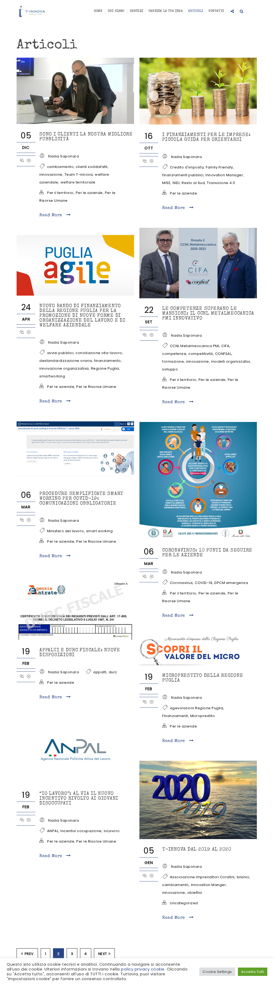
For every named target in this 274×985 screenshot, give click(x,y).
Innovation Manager (224, 175)
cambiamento (60, 166)
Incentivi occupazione (81, 830)
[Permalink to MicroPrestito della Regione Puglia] (191, 664)
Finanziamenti (175, 715)
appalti (99, 672)
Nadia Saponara (63, 156)
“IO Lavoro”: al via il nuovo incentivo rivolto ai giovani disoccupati (78, 798)
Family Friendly (219, 167)
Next (102, 953)
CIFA (225, 345)
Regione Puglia (105, 368)
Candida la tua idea (166, 11)
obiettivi (194, 892)
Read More (51, 215)
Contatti (216, 11)
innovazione (50, 174)
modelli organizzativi (230, 361)
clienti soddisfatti (92, 166)
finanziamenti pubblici (182, 175)
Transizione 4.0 (221, 182)
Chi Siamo (116, 11)
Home (98, 11)
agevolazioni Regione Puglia (196, 708)
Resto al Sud (193, 182)
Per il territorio (60, 192)
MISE (166, 182)
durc (113, 672)
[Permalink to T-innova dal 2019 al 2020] (198, 837)
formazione (173, 361)
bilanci (243, 877)
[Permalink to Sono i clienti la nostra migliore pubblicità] (75, 122)
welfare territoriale (78, 182)
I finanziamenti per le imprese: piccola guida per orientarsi (206, 137)
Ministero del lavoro (65, 531)
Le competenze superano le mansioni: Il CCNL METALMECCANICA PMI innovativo (208, 313)
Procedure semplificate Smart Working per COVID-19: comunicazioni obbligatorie (81, 498)
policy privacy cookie (143, 969)
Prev (29, 953)
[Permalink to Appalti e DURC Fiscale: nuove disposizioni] (75, 638)
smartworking (52, 376)
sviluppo (170, 369)
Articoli (195, 11)
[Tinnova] (32, 11)
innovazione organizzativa (64, 368)
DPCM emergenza (231, 582)
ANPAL (53, 830)
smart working (99, 531)
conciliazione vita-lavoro (98, 352)
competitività (200, 353)
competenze (174, 353)
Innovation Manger (208, 884)
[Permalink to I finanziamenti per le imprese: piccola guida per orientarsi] (198, 123)
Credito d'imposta (187, 167)
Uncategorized (184, 903)
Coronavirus (181, 582)
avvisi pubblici (60, 352)
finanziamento (107, 360)
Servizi (136, 11)
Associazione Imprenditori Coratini (202, 877)
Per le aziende (89, 192)
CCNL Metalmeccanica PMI (194, 345)
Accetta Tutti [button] (252, 971)
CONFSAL (223, 353)
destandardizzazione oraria (65, 360)
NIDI (176, 182)
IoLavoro (112, 830)
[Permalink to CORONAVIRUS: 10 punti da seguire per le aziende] (198, 538)
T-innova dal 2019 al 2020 (196, 849)
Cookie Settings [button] (217, 971)
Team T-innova (78, 174)
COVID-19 (203, 582)
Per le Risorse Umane (96, 386)
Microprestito (202, 715)
